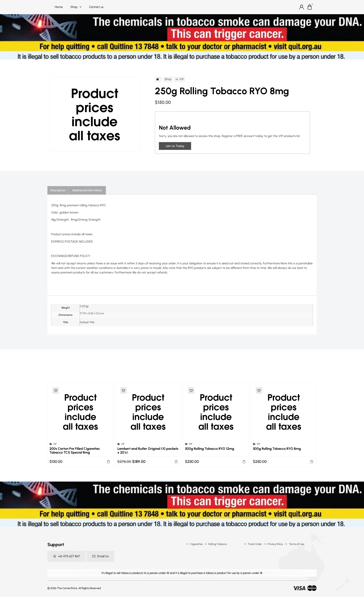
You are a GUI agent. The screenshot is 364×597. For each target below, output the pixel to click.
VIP (182, 79)
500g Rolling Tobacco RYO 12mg (209, 449)
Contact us (96, 7)
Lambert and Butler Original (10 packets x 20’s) (147, 451)
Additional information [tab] (87, 190)
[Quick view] (80, 412)
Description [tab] (58, 190)
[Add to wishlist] (55, 390)
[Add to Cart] (108, 461)
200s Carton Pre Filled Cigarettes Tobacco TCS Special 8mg (74, 451)
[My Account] (301, 7)
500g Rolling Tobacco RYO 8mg (277, 449)
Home (59, 7)
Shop (74, 7)
